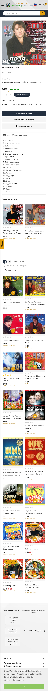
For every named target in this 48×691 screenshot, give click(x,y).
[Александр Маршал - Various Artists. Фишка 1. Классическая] (13, 494)
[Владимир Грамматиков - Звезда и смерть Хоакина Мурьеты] (35, 405)
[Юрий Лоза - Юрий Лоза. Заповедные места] (35, 324)
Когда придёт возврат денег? (13, 620)
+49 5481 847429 (23, 3)
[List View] (9, 262)
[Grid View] (5, 262)
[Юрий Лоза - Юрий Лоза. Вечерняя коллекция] (13, 286)
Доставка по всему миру (25, 5)
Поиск (42, 13)
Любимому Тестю (31, 549)
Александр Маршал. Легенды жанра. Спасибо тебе (12, 233)
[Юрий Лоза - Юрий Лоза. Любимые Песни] (13, 362)
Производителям (24, 126)
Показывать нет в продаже (16, 266)
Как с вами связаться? (12, 631)
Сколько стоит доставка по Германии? (12, 642)
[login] (40, 5)
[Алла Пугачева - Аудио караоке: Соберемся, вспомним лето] (35, 494)
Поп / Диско (12, 104)
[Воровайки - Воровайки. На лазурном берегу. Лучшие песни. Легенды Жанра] (35, 214)
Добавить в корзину (22, 94)
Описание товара (24, 113)
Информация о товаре (24, 120)
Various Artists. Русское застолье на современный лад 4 (13, 418)
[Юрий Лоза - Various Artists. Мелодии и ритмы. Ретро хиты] (35, 361)
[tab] (24, 113)
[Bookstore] (14, 4)
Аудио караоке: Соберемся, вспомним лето (33, 513)
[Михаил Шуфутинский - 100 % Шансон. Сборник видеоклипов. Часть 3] (13, 451)
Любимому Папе (9, 586)
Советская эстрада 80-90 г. (30, 104)
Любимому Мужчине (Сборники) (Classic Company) (32, 587)
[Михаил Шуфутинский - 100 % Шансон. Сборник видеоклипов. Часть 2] (35, 451)
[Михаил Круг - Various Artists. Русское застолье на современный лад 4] (13, 400)
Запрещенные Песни (11, 340)
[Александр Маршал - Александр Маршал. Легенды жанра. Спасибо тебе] (13, 214)
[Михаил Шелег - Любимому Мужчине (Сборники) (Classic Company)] (35, 569)
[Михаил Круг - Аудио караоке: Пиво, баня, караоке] (13, 531)
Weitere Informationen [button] (14, 680)
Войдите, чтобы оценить (31, 82)
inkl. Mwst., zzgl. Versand (7, 91)
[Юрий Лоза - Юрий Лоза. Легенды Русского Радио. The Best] (35, 286)
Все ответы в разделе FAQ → (35, 631)
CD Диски (10, 100)
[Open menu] (3, 5)
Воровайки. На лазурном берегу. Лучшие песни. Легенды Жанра (34, 233)
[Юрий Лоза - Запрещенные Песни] (13, 324)
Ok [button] (24, 687)
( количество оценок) (11, 82)
